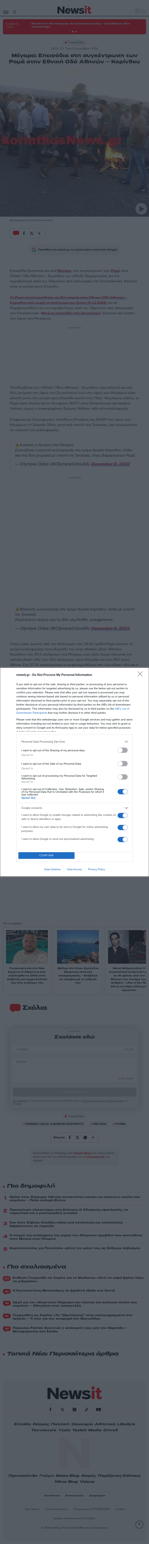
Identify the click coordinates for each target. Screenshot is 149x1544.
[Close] (141, 675)
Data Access (74, 869)
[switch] (123, 750)
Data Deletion (52, 869)
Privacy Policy (96, 869)
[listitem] (74, 742)
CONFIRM (46, 855)
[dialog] (74, 772)
